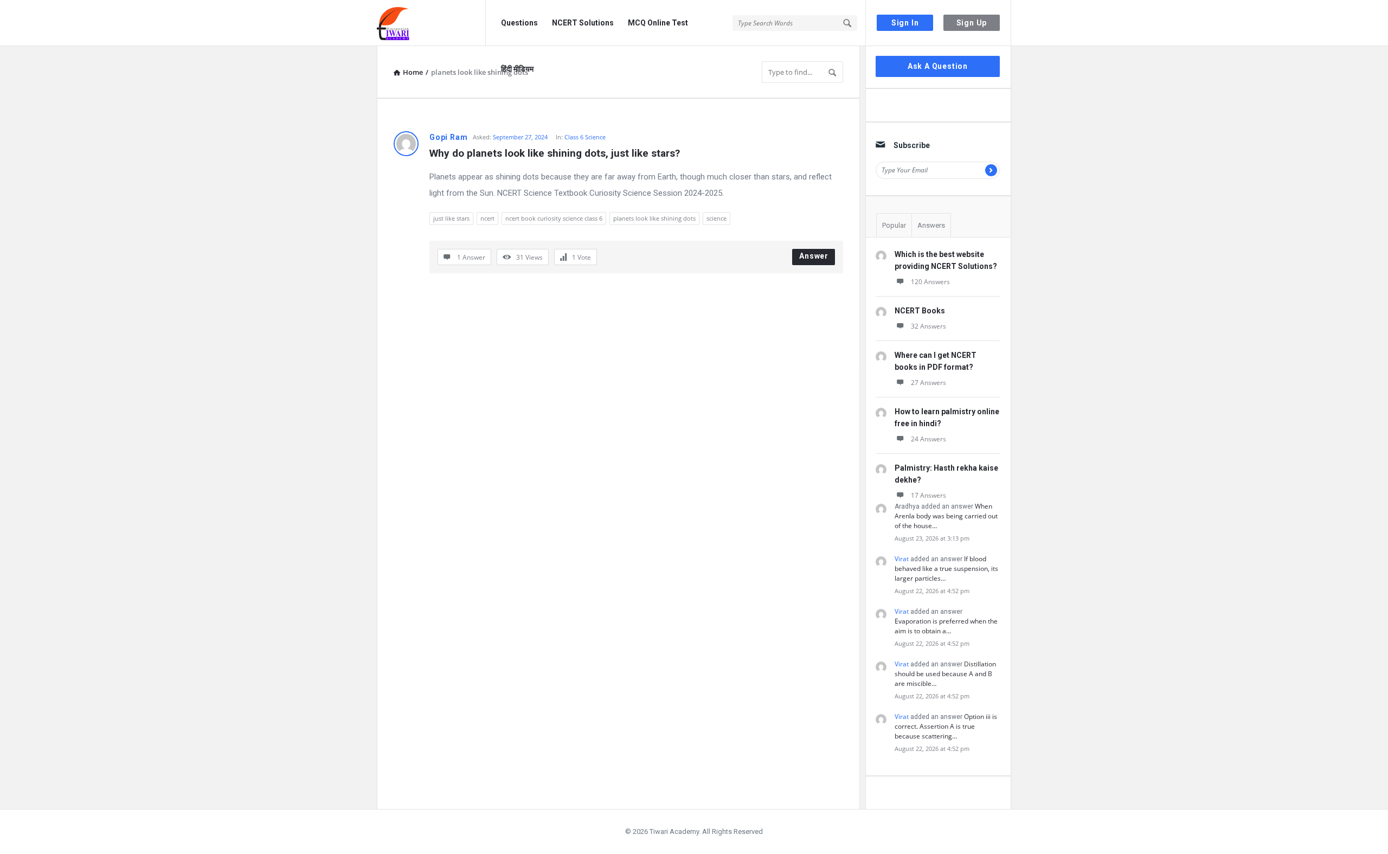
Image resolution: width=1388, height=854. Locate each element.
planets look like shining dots (654, 218)
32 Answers (928, 326)
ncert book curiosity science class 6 (553, 218)
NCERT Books (920, 310)
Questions (519, 22)
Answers (931, 225)
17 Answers (928, 495)
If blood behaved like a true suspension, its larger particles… (946, 568)
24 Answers (928, 439)
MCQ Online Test (658, 22)
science (716, 218)
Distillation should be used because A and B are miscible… (945, 673)
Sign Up (971, 22)
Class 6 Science (585, 137)
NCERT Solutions (583, 22)
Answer (813, 256)
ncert (487, 218)
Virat (902, 558)
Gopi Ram (448, 137)
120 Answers (930, 281)
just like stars (451, 218)
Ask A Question (938, 66)
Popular (894, 225)
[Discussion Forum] (431, 23)
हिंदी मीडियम (517, 69)
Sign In (905, 22)
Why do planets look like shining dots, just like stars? (554, 153)
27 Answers (928, 382)
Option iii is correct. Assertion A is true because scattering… (946, 726)
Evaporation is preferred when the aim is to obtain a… (946, 626)
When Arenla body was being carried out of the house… (946, 516)
